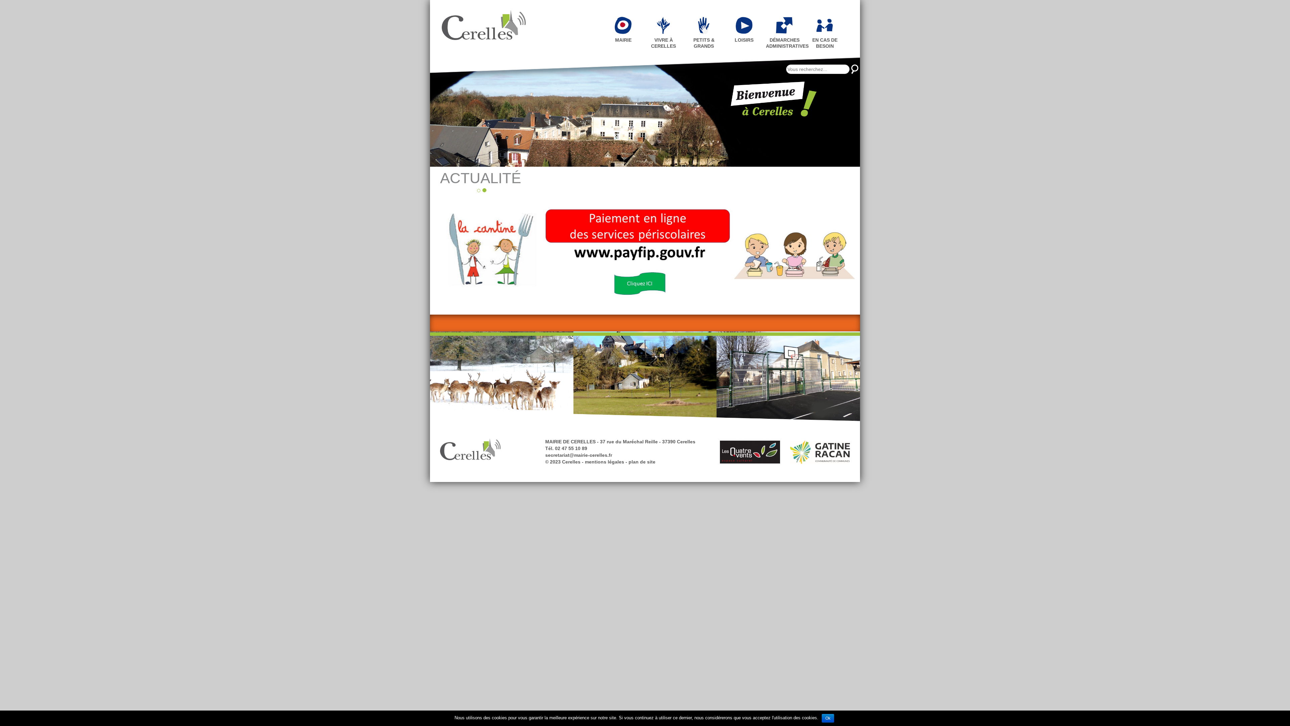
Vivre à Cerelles (663, 43)
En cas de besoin (824, 43)
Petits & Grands (704, 43)
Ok (827, 718)
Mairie (623, 40)
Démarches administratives (785, 43)
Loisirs (744, 40)
